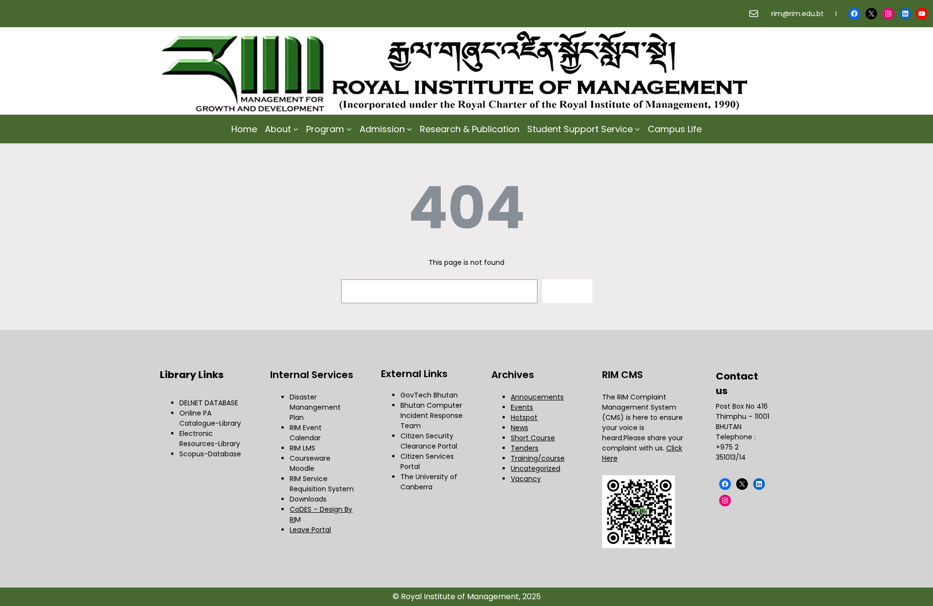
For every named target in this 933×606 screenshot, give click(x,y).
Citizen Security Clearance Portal (428, 441)
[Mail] (754, 13)
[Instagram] (888, 13)
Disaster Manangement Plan (315, 407)
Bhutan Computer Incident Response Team (431, 415)
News (519, 428)
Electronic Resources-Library (209, 439)
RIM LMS (302, 448)
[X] (871, 13)
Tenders (524, 448)
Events (522, 407)
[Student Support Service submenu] (637, 129)
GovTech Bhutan (429, 395)
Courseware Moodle (310, 463)
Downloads (308, 499)
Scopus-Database (210, 454)
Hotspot (524, 417)
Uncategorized (535, 468)
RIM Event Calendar (306, 433)
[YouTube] (922, 13)
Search (567, 291)
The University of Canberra (428, 482)
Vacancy (526, 479)
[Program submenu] (349, 129)
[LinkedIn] (905, 13)
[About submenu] (295, 129)
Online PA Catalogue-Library (210, 418)
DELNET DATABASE (208, 403)
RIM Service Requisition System (322, 484)
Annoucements (537, 397)
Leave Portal (310, 530)
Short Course (533, 438)
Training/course (538, 458)
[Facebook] (854, 13)
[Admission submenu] (409, 129)
